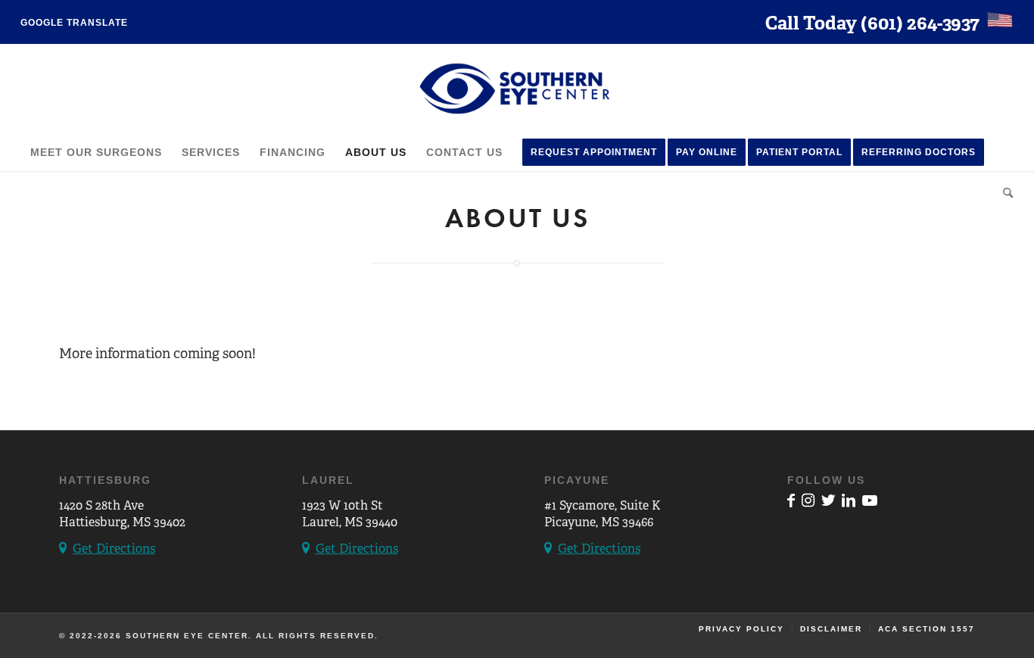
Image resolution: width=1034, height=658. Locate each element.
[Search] (1003, 190)
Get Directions (114, 549)
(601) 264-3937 (920, 23)
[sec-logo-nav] (516, 88)
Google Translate (74, 22)
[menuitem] (74, 23)
